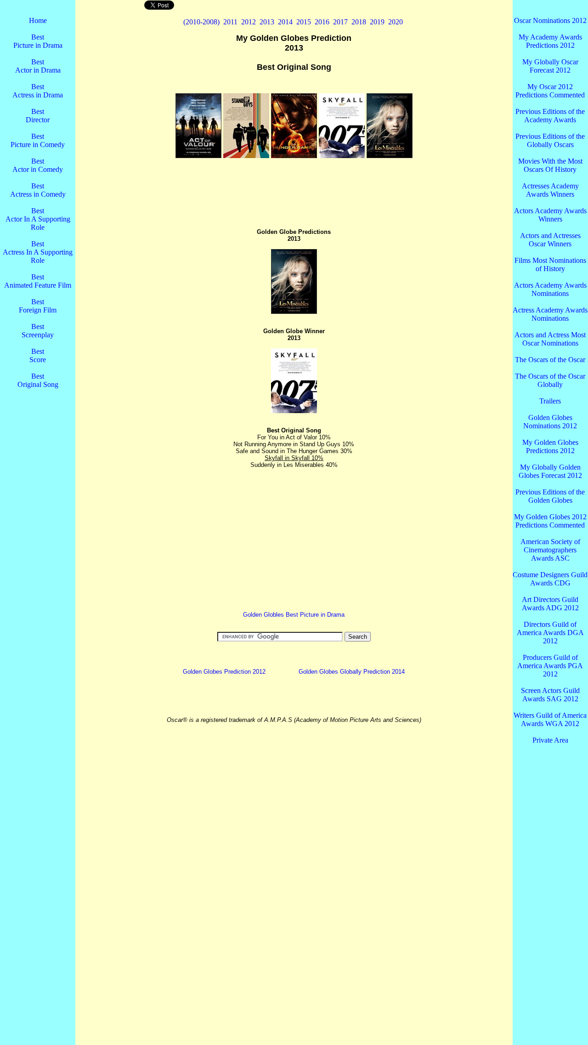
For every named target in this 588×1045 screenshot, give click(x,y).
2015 (303, 22)
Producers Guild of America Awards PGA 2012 (550, 665)
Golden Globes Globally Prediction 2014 (352, 671)
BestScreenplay (38, 331)
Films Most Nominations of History (550, 264)
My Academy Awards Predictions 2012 (550, 41)
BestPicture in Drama (37, 41)
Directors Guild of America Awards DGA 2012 (550, 632)
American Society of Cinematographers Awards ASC (550, 550)
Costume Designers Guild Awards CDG (550, 579)
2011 (230, 22)
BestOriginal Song (37, 380)
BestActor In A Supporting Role (38, 219)
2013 (267, 22)
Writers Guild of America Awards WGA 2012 (550, 719)
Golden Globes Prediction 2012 (224, 671)
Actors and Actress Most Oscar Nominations (550, 339)
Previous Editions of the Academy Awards (550, 116)
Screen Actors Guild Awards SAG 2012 (550, 695)
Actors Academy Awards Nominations (550, 289)
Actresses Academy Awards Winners (550, 190)
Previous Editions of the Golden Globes (550, 496)
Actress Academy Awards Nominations (550, 314)
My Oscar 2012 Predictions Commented (550, 91)
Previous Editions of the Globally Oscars (550, 140)
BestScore (37, 355)
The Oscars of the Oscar (550, 359)
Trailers (550, 401)
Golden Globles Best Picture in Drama (294, 614)
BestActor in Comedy (37, 165)
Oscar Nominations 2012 (550, 20)
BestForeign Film (38, 306)
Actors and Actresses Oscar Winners (550, 240)
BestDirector (38, 116)
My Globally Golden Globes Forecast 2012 (550, 471)
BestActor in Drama (38, 66)
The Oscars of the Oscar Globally (550, 380)
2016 (322, 22)
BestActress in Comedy (38, 190)
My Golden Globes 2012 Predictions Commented (550, 521)
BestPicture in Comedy (38, 140)
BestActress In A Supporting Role (38, 252)
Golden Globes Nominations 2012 (550, 422)
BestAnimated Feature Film (37, 281)
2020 (395, 22)
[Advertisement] (37, 551)
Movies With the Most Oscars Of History (550, 165)
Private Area (550, 740)
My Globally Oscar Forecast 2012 (550, 66)
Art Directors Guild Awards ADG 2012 (550, 604)
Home (38, 20)
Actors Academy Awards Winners (550, 215)
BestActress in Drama (37, 91)
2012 (248, 22)
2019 (377, 22)
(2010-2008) (201, 22)
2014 (285, 22)
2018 (358, 22)
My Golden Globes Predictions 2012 (550, 446)
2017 (340, 22)
